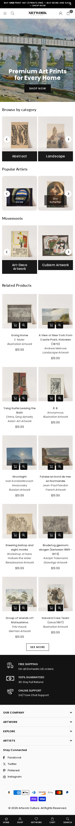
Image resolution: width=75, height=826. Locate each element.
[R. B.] (55, 384)
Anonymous (55, 413)
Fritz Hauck (19, 627)
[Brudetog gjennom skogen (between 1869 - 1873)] (55, 521)
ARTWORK (36, 822)
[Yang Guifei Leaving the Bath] (19, 384)
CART (52, 822)
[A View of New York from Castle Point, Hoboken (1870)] (55, 311)
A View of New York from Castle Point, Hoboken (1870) (55, 339)
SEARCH (67, 822)
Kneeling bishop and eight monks (19, 547)
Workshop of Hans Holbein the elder (19, 556)
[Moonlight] (19, 453)
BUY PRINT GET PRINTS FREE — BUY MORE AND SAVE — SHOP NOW (37, 4)
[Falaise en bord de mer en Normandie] (55, 453)
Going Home (19, 335)
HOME (6, 822)
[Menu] (5, 13)
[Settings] (60, 13)
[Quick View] (23, 325)
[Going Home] (19, 311)
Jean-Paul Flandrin (55, 485)
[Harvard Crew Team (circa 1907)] (55, 594)
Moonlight (19, 477)
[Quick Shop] (15, 325)
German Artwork (20, 631)
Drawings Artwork (55, 562)
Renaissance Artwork (19, 562)
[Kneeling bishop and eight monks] (19, 521)
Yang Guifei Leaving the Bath (20, 410)
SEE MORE (37, 647)
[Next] (68, 139)
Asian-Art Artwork (19, 421)
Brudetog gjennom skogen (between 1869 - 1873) (55, 549)
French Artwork (55, 490)
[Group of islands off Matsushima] (19, 594)
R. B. (55, 408)
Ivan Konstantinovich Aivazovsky (19, 483)
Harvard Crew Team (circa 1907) (55, 620)
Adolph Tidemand (55, 558)
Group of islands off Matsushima (20, 620)
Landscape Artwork (55, 352)
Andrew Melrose (55, 348)
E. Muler (19, 340)
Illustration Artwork (19, 344)
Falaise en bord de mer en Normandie (55, 479)
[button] (68, 13)
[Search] (12, 13)
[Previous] (7, 139)
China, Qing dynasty (19, 417)
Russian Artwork (19, 490)
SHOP (20, 822)
